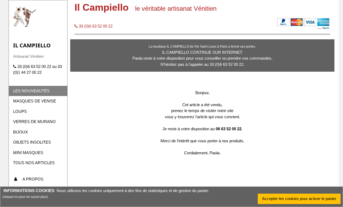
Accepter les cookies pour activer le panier (299, 198)
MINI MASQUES (28, 152)
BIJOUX (20, 132)
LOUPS (20, 111)
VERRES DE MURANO (34, 121)
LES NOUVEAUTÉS (31, 91)
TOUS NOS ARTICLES (34, 162)
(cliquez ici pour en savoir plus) (25, 197)
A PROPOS (33, 179)
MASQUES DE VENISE (34, 101)
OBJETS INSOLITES (32, 142)
